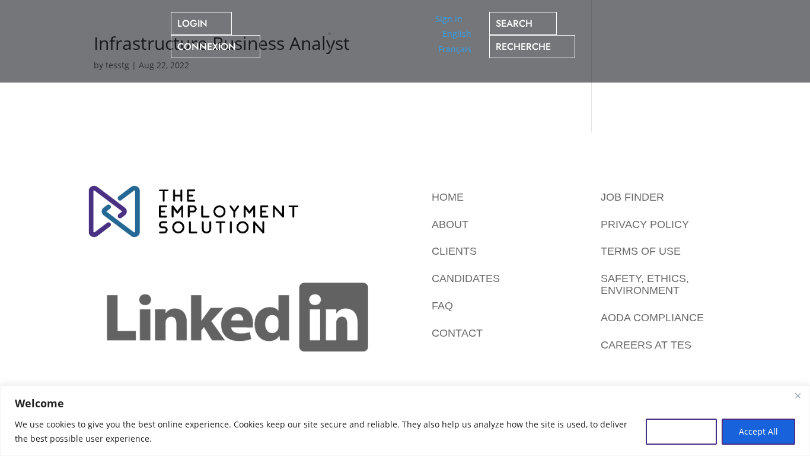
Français (454, 49)
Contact (457, 333)
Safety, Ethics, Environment (645, 284)
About (450, 224)
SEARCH (514, 23)
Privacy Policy (645, 224)
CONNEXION (206, 46)
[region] (405, 420)
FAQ (442, 306)
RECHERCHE (523, 46)
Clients (454, 251)
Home (448, 197)
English (456, 33)
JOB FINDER (632, 197)
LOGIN (192, 23)
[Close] (797, 395)
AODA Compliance (652, 318)
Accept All (758, 431)
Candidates (466, 278)
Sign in (449, 18)
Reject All (681, 431)
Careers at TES (646, 345)
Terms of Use (641, 251)
